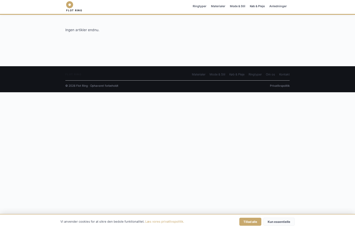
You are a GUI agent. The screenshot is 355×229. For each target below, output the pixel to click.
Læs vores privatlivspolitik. (164, 221)
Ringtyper (199, 6)
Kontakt (284, 74)
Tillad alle (250, 221)
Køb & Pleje (257, 6)
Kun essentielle (279, 221)
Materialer (218, 6)
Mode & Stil (237, 6)
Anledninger (278, 6)
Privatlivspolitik (280, 85)
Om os (270, 74)
